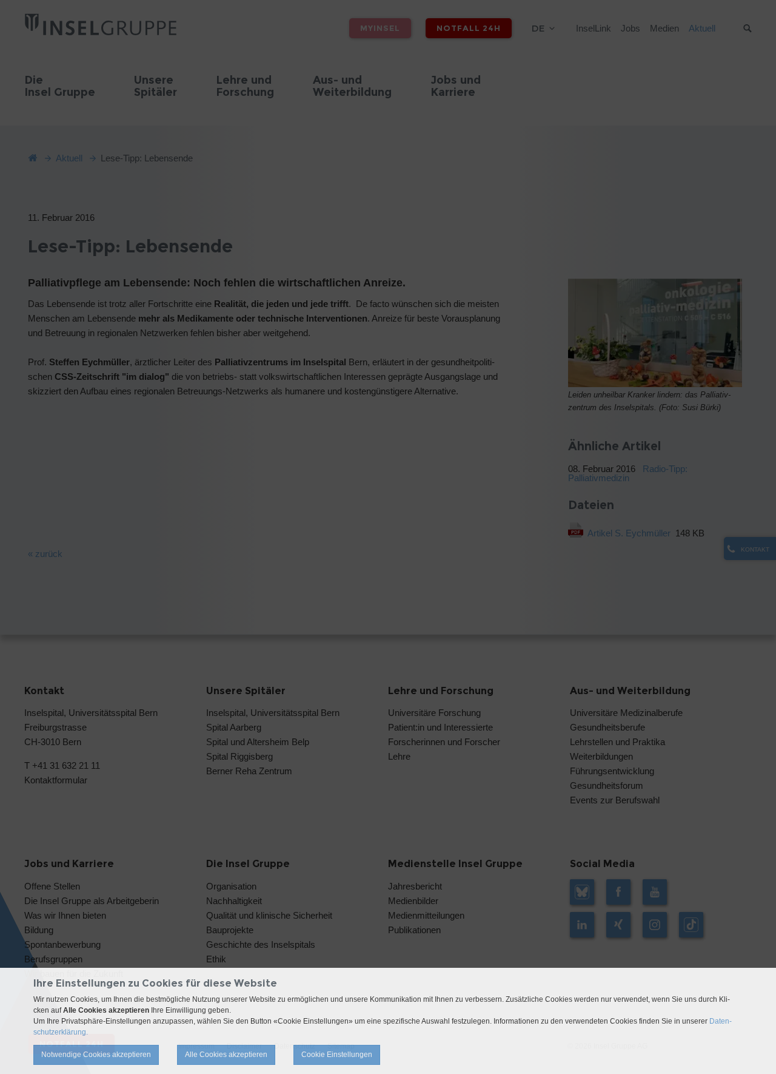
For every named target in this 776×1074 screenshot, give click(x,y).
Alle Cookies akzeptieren (226, 1054)
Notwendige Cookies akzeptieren (96, 1054)
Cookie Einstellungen (336, 1054)
